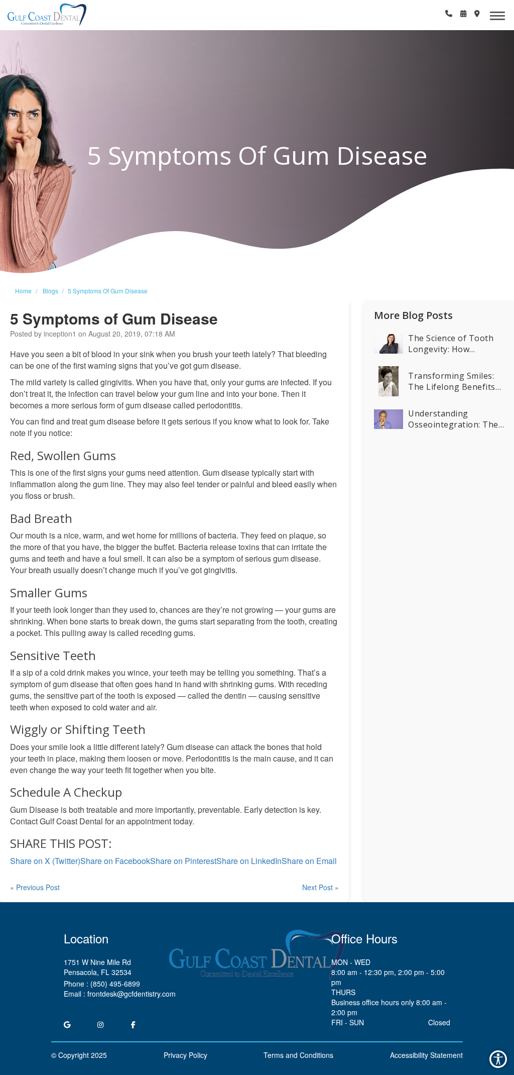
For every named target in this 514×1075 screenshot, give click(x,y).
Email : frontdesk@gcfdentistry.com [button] (120, 994)
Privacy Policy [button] (185, 1055)
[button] (47, 15)
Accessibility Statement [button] (426, 1055)
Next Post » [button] (320, 887)
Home (23, 290)
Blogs (50, 290)
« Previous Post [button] (35, 887)
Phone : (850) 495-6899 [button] (102, 984)
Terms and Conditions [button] (298, 1055)
